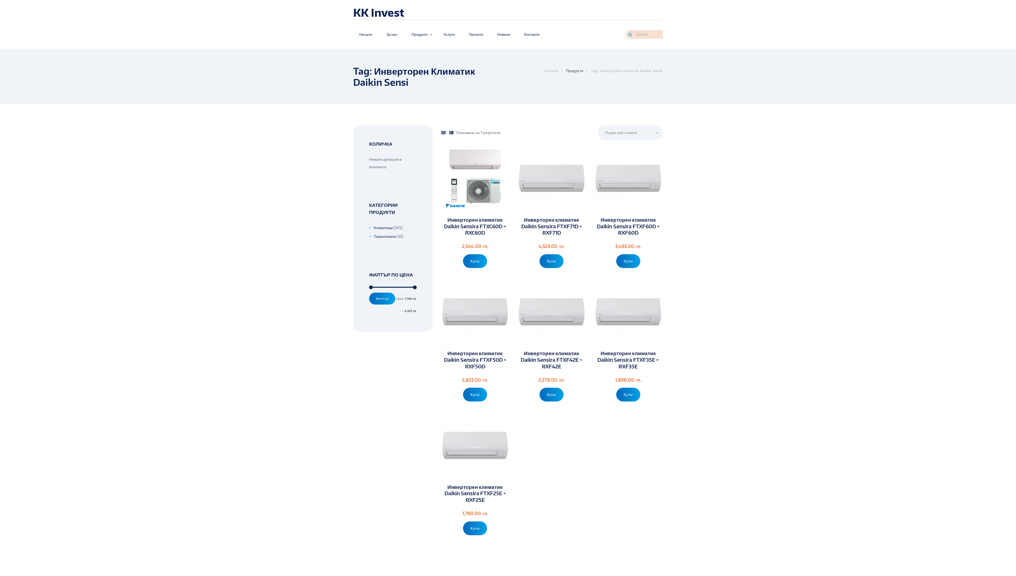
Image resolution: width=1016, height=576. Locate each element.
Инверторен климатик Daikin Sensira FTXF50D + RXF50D (475, 359)
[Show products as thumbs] (443, 132)
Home (550, 70)
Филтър (382, 298)
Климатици (383, 227)
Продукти (574, 71)
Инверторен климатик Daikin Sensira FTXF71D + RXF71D (551, 226)
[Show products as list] (451, 132)
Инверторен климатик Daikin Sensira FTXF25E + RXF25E (475, 493)
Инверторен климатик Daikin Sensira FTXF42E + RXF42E (551, 359)
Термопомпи (385, 236)
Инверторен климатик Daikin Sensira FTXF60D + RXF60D (628, 226)
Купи (475, 261)
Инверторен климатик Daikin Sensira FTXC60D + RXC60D (475, 226)
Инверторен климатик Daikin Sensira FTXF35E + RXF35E (628, 359)
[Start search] (630, 34)
